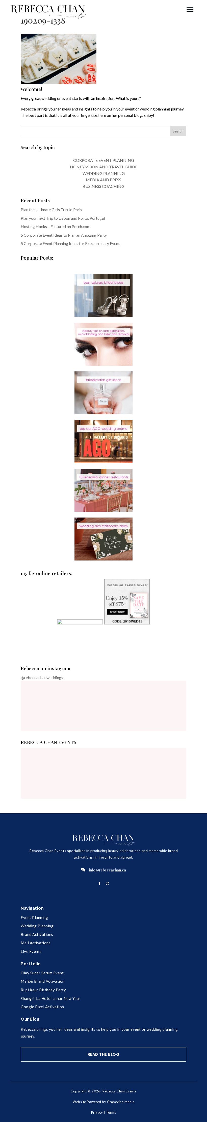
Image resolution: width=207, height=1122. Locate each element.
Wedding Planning (37, 926)
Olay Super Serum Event (42, 973)
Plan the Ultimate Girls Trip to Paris (51, 209)
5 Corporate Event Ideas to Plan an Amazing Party (64, 235)
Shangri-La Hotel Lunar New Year (51, 998)
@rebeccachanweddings (42, 677)
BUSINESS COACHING (103, 186)
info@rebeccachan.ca (107, 869)
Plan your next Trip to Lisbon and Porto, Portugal (63, 218)
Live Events (31, 951)
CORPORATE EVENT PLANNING (103, 160)
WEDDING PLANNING (104, 173)
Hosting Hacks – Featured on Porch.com (55, 226)
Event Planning (34, 917)
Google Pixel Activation (42, 1006)
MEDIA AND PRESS (103, 179)
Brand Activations (37, 934)
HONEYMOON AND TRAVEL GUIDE (103, 166)
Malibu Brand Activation (43, 981)
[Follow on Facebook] (99, 883)
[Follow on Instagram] (108, 883)
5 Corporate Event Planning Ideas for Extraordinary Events (71, 243)
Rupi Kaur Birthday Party (43, 990)
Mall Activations (35, 942)
